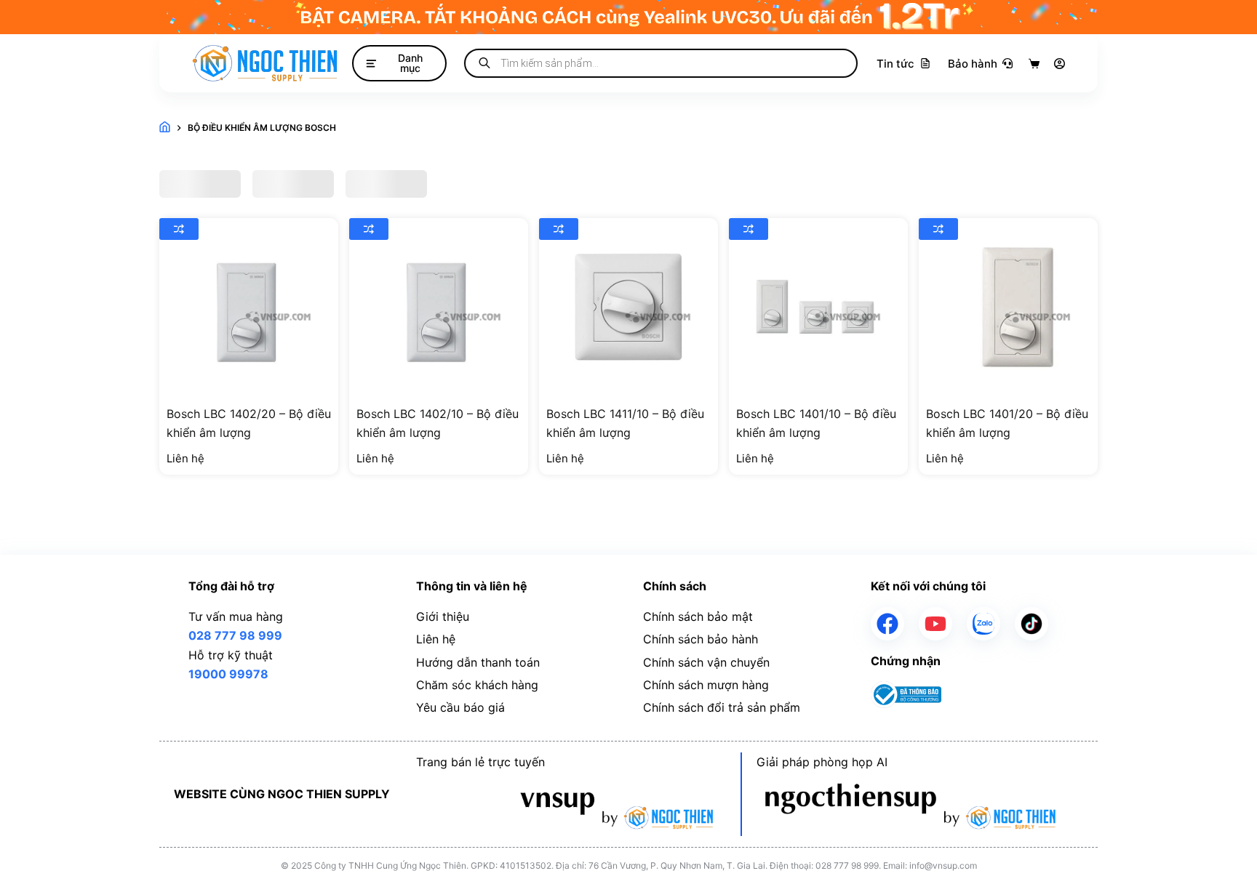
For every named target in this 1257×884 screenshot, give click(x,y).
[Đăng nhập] (1059, 63)
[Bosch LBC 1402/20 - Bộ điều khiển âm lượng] (248, 307)
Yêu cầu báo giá (460, 707)
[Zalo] (983, 623)
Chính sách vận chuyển (706, 662)
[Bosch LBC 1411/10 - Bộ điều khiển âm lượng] (628, 307)
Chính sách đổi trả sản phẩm (721, 707)
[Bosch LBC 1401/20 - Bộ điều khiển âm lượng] (1008, 307)
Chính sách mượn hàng (706, 685)
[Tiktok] (1031, 623)
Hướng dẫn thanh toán (478, 662)
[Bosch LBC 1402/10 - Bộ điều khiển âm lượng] (438, 307)
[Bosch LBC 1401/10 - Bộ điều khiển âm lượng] (818, 307)
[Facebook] (887, 623)
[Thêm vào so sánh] (179, 229)
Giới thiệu (442, 616)
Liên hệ (435, 639)
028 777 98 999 (235, 635)
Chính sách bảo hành (700, 639)
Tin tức (895, 64)
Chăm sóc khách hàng (477, 685)
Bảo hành (972, 64)
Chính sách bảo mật (698, 616)
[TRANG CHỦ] (164, 128)
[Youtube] (935, 623)
